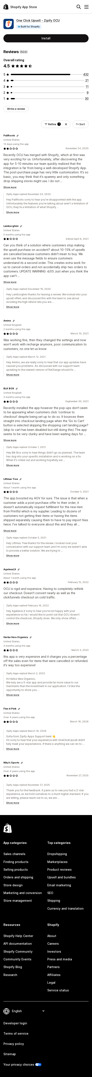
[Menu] (86, 7)
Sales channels (14, 854)
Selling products (15, 869)
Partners (53, 967)
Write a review (16, 108)
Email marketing (59, 885)
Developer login (15, 1023)
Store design (12, 885)
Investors (54, 951)
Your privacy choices (18, 1064)
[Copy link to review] (17, 135)
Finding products (15, 862)
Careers (53, 943)
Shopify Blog (12, 967)
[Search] (79, 7)
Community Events (17, 959)
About (51, 936)
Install (46, 38)
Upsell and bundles (61, 877)
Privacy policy (13, 1044)
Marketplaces (57, 862)
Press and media (59, 959)
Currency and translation (65, 908)
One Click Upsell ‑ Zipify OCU (38, 20)
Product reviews (59, 869)
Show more (9, 187)
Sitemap (9, 1054)
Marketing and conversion (22, 893)
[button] (66, 124)
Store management (17, 900)
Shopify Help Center (18, 936)
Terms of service (15, 1033)
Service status (58, 990)
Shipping (53, 900)
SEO (50, 893)
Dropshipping (57, 854)
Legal (51, 982)
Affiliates (54, 975)
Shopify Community (18, 951)
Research (10, 975)
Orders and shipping (18, 877)
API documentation (17, 943)
